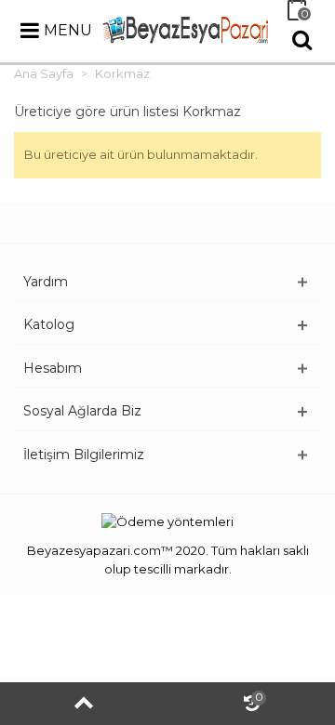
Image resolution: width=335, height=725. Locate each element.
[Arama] (301, 39)
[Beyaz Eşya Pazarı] (186, 27)
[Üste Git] (84, 703)
